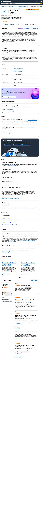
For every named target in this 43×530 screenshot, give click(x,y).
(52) (8, 21)
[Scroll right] (38, 24)
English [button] (37, 1)
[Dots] (19, 277)
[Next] (39, 267)
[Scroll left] (2, 24)
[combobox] (20, 3)
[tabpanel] (20, 222)
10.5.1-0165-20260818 (18, 79)
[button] (13, 12)
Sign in (41, 1)
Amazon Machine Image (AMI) (19, 74)
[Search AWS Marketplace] (41, 3)
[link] (35, 6)
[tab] (6, 24)
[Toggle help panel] (41, 6)
